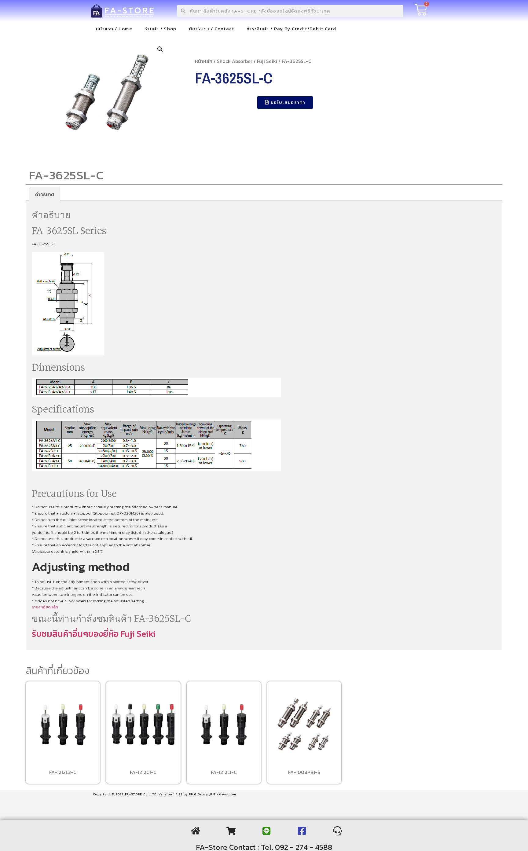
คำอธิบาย (44, 194)
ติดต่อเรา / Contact (211, 28)
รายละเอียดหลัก (45, 607)
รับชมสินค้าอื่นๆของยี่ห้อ (76, 633)
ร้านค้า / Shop (161, 28)
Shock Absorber (234, 61)
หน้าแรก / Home (114, 28)
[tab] (44, 194)
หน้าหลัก (203, 61)
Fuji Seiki (267, 61)
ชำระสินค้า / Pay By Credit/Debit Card (291, 28)
